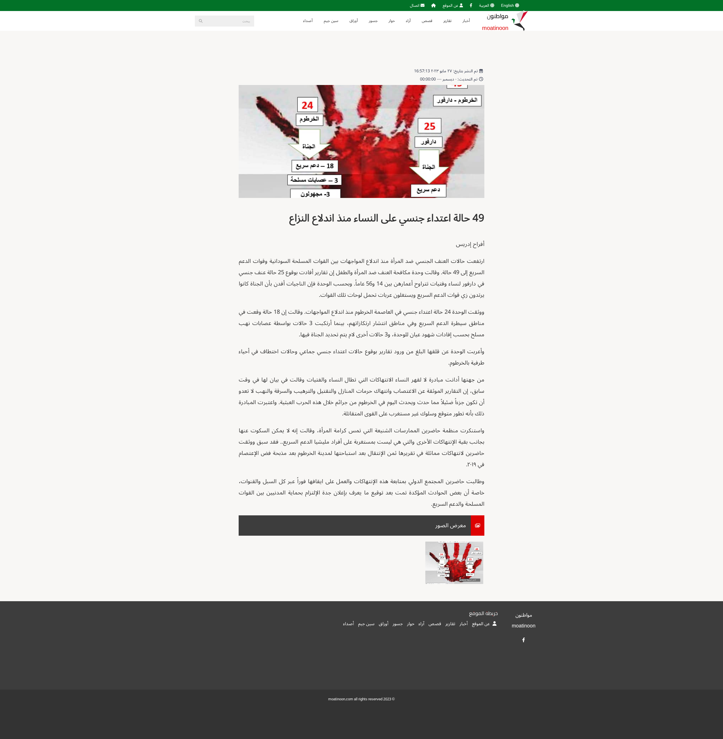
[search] (200, 21)
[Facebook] (471, 5)
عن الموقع (451, 5)
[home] (433, 5)
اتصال (415, 5)
